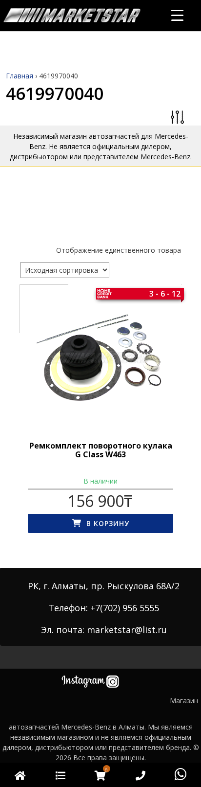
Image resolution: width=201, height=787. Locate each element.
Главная (19, 75)
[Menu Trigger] (177, 14)
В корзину (107, 523)
